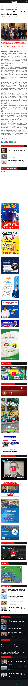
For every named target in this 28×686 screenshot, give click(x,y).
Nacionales (16, 644)
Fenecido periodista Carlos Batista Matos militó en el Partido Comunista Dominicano (17, 634)
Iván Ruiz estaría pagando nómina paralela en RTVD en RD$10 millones (16, 602)
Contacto (18, 681)
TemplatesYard (18, 684)
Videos (15, 643)
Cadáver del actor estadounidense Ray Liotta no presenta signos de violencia (16, 590)
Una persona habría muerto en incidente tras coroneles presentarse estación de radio (17, 668)
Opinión (3, 648)
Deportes (16, 646)
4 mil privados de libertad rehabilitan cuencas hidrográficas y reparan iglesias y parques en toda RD (17, 162)
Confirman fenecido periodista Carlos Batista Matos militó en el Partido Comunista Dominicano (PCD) (16, 627)
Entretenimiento (4, 643)
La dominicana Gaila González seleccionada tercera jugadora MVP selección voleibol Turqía (16, 596)
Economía (16, 648)
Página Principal (4, 6)
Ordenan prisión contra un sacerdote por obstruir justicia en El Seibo (17, 155)
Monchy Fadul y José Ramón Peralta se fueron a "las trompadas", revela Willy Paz (16, 661)
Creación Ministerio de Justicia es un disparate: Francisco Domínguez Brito (16, 149)
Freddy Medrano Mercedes (7, 16)
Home (9, 681)
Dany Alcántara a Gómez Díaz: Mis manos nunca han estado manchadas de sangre (17, 620)
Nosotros (13, 681)
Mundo (2, 644)
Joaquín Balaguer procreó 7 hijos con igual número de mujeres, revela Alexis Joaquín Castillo (16, 609)
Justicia (9, 6)
